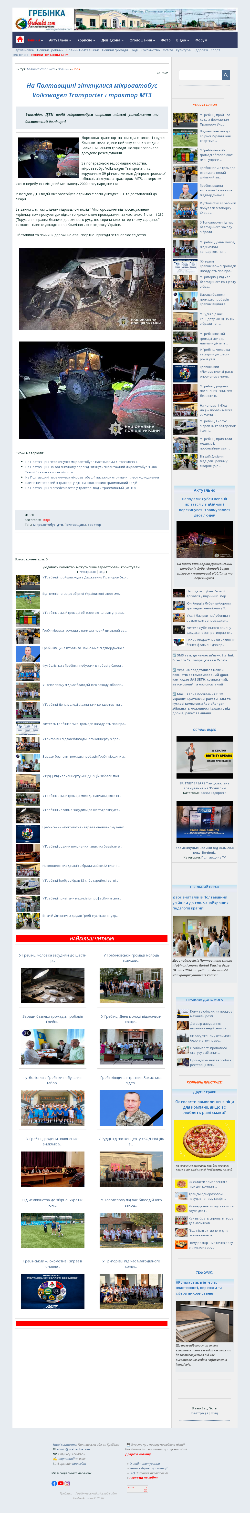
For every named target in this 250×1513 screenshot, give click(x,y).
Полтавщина (75, 524)
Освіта (168, 50)
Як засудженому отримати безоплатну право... (210, 1038)
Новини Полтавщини (82, 50)
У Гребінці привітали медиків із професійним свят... (82, 898)
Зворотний (66, 1458)
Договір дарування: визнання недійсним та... (209, 1026)
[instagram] (67, 1485)
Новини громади (115, 50)
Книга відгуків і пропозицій (148, 1468)
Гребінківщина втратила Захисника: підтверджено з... (84, 648)
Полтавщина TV (213, 857)
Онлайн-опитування (144, 1463)
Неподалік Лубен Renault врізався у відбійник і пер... (207, 593)
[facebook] (55, 1485)
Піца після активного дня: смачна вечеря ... (208, 1233)
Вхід (102, 571)
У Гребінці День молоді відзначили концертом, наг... (82, 704)
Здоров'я (201, 50)
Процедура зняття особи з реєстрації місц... (210, 1062)
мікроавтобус (44, 524)
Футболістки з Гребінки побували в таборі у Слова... (82, 665)
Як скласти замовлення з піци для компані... (208, 1184)
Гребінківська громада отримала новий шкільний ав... (84, 630)
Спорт (215, 50)
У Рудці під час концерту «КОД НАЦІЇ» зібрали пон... (81, 776)
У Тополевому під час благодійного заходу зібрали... (83, 685)
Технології (20, 54)
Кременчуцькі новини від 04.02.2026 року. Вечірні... (205, 850)
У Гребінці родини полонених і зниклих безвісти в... (82, 846)
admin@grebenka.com (73, 1449)
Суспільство (150, 50)
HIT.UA (131, 1487)
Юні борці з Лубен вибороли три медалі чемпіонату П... (209, 605)
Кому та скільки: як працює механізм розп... (211, 1013)
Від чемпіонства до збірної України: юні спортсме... (81, 593)
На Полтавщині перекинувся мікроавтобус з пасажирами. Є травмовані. (81, 461)
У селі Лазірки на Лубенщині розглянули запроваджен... (208, 618)
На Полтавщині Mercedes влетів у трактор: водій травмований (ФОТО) (80, 488)
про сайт (79, 1463)
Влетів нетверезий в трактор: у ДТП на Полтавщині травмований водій (81, 482)
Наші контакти (64, 1444)
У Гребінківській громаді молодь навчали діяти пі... (81, 795)
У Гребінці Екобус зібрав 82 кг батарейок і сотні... (80, 880)
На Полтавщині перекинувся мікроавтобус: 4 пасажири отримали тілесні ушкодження (92, 477)
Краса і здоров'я (213, 793)
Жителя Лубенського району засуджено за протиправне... (209, 630)
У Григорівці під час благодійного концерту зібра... (81, 739)
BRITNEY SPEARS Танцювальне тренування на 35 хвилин (204, 785)
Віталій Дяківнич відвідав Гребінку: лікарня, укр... (80, 915)
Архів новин (24, 50)
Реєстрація (87, 571)
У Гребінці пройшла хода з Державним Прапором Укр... (85, 577)
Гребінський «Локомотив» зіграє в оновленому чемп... (84, 827)
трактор (94, 524)
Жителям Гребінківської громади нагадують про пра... (84, 724)
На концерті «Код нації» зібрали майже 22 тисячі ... (81, 865)
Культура (183, 50)
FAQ (132, 1473)
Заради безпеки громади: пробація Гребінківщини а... (84, 756)
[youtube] (61, 1485)
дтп (60, 524)
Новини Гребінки (50, 50)
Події (134, 50)
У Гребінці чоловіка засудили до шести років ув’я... (81, 810)
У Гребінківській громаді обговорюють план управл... (83, 612)
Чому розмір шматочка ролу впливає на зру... (211, 1245)
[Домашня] (18, 41)
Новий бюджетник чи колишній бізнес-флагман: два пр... (211, 642)
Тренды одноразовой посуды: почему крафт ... (208, 1196)
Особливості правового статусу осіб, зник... (208, 1050)
